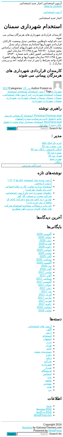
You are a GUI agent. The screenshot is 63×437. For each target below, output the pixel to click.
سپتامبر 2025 (44, 259)
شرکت (48, 361)
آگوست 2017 (44, 281)
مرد (49, 377)
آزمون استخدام (36, 91)
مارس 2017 (45, 297)
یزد (50, 389)
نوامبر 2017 (45, 272)
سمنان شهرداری (27, 97)
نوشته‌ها (44, 409)
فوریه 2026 (45, 243)
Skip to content (53, 6)
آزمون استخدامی (52, 12)
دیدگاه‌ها (44, 412)
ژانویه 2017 (45, 304)
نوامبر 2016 (45, 310)
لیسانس (47, 374)
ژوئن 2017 (45, 288)
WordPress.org (43, 415)
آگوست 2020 (44, 262)
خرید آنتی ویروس (31, 165)
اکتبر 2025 (46, 256)
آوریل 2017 (45, 294)
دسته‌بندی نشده (43, 351)
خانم (49, 348)
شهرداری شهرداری (42, 101)
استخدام (22, 91)
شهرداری (56, 91)
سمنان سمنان (45, 97)
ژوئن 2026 (45, 240)
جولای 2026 (45, 237)
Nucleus (27, 427)
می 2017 (46, 291)
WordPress (55, 430)
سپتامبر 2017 (44, 278)
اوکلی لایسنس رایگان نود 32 (46, 149)
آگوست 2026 (44, 234)
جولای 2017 (45, 285)
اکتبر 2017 (46, 275)
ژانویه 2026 (45, 246)
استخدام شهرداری (43, 94)
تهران (49, 345)
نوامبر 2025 (45, 253)
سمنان (58, 97)
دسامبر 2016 (44, 307)
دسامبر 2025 (44, 250)
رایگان (58, 162)
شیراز (48, 367)
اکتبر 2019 (46, 269)
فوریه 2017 (45, 300)
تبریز (49, 342)
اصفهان (47, 339)
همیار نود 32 (55, 155)
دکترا (49, 354)
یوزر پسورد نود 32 (52, 146)
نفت (49, 386)
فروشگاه (46, 370)
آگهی (49, 329)
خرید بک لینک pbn (52, 143)
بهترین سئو (56, 158)
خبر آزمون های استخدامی (17, 94)
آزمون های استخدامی (40, 326)
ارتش (49, 332)
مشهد (48, 380)
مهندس (47, 383)
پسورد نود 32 (54, 152)
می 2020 (46, 265)
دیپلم (49, 358)
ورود (49, 405)
